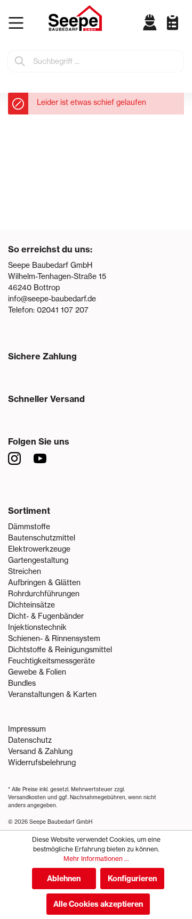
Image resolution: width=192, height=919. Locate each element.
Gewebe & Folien (37, 672)
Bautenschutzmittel (41, 538)
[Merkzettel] (168, 22)
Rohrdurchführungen (43, 593)
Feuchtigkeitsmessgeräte (51, 661)
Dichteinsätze (31, 605)
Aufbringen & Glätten (44, 582)
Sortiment (29, 510)
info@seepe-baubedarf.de (52, 298)
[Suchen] (20, 61)
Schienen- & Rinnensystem (54, 638)
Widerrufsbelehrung (42, 762)
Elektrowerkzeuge (39, 549)
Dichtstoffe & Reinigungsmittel (60, 649)
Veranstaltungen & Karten (52, 694)
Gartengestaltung (38, 560)
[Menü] (18, 23)
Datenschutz (30, 740)
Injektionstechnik (37, 627)
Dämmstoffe (29, 526)
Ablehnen (64, 878)
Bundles (22, 683)
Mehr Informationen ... (96, 859)
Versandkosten (27, 797)
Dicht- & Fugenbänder (46, 616)
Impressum (27, 729)
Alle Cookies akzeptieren (98, 904)
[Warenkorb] (181, 31)
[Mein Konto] (150, 22)
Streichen (24, 571)
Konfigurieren (132, 878)
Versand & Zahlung (40, 751)
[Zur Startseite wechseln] (75, 18)
